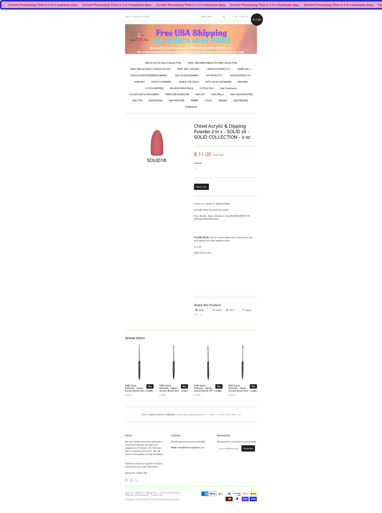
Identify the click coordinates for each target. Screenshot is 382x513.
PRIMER (194, 100)
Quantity (198, 163)
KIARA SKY (139, 82)
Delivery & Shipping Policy (146, 493)
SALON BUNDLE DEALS (181, 88)
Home (143, 414)
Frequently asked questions (137, 495)
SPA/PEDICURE (176, 100)
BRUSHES (243, 82)
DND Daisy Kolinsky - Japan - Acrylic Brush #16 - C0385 (242, 388)
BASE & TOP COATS (189, 82)
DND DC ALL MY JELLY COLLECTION (163, 63)
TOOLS (208, 100)
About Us (129, 493)
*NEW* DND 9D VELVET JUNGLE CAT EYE (150, 69)
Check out (243, 16)
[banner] (191, 39)
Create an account (141, 16)
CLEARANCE (191, 107)
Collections (152, 414)
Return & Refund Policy (170, 493)
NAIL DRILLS (217, 94)
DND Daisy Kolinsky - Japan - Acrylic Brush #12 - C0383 (174, 388)
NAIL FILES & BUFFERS (241, 94)
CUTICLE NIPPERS (154, 88)
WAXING (222, 100)
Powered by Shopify (171, 499)
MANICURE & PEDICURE (177, 94)
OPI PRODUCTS (214, 75)
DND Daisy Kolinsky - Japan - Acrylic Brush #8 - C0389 (207, 388)
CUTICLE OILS (207, 88)
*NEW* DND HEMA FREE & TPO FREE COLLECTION (212, 63)
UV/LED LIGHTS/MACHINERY (144, 94)
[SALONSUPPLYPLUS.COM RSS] (136, 480)
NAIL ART (200, 94)
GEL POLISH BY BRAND (186, 75)
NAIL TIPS (138, 100)
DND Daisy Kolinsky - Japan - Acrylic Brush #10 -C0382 (139, 388)
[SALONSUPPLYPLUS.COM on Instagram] (131, 480)
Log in (127, 16)
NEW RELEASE (241, 100)
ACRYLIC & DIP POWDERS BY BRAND (148, 75)
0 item (235, 16)
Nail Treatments (228, 88)
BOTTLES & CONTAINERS (218, 82)
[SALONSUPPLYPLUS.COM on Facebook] (126, 480)
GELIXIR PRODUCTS (240, 75)
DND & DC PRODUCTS (218, 69)
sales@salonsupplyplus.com (191, 447)
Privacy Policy (157, 495)
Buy (150, 386)
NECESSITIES (155, 100)
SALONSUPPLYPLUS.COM (151, 499)
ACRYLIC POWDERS (161, 82)
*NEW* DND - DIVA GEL (188, 69)
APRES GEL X (244, 69)
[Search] (224, 16)
